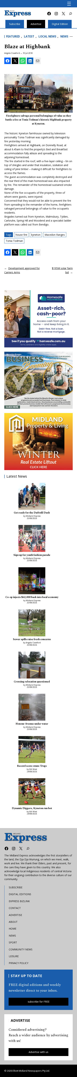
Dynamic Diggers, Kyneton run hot (32, 808)
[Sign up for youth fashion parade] (31, 539)
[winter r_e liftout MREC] (38, 441)
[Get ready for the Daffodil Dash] (31, 497)
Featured (13, 36)
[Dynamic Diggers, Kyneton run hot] (31, 792)
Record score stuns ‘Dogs (32, 766)
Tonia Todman (14, 240)
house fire (21, 234)
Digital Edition (60, 24)
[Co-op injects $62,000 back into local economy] (31, 581)
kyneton (35, 234)
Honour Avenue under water (32, 723)
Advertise (36, 24)
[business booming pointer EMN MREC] (38, 380)
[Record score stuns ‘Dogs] (31, 750)
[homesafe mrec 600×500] (38, 318)
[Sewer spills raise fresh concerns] (31, 623)
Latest (29, 36)
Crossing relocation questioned (32, 681)
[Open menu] (69, 3)
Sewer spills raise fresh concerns (32, 639)
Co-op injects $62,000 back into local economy (31, 597)
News (64, 36)
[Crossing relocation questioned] (31, 666)
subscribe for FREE (38, 1001)
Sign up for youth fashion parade (31, 555)
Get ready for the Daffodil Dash (32, 512)
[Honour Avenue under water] (31, 708)
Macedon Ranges (55, 234)
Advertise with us (38, 1052)
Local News (47, 36)
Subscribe (14, 24)
